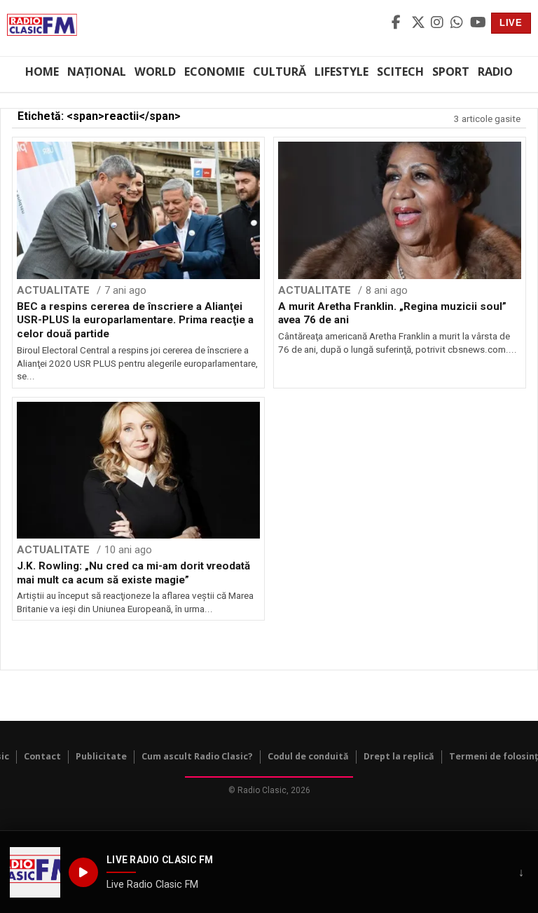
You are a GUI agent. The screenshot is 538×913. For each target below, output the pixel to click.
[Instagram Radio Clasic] (438, 23)
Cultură (279, 71)
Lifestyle (341, 71)
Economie (214, 71)
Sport (450, 71)
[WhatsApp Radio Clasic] (458, 23)
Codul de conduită (308, 756)
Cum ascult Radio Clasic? (197, 756)
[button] (35, 872)
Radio (495, 71)
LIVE (511, 23)
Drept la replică (399, 756)
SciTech (400, 71)
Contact (42, 756)
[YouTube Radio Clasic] (477, 23)
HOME (42, 71)
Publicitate (101, 756)
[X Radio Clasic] (419, 23)
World (155, 71)
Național (96, 71)
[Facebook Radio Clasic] (399, 23)
